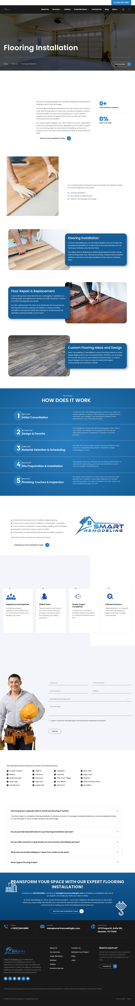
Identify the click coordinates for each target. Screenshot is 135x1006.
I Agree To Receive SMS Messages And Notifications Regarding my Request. (78, 721)
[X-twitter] (23, 978)
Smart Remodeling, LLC (12, 959)
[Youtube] (28, 978)
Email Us (50, 925)
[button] (123, 9)
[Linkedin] (14, 978)
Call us (13, 925)
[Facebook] (6, 978)
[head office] (93, 926)
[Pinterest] (19, 978)
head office (102, 925)
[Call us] (6, 926)
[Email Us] (42, 926)
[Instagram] (10, 978)
